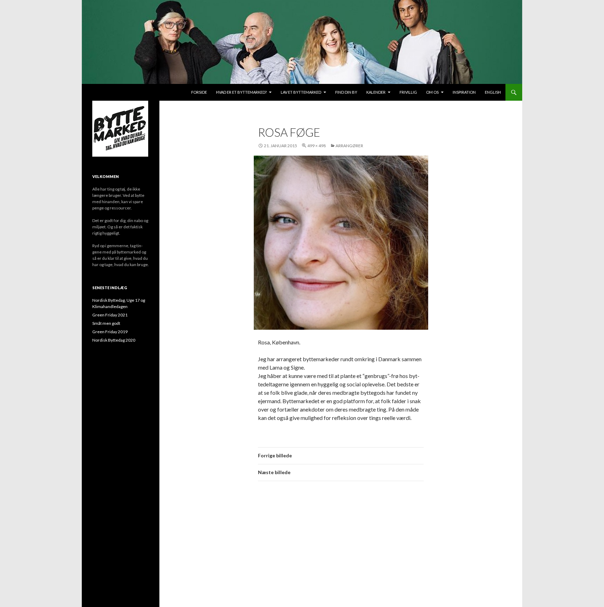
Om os (432, 92)
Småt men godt (106, 323)
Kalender (376, 92)
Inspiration (464, 92)
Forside (199, 92)
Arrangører (349, 145)
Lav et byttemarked (301, 92)
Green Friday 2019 (110, 331)
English (493, 92)
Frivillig (408, 92)
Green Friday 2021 (110, 314)
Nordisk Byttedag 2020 (113, 340)
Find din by (346, 92)
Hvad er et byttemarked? (241, 92)
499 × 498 (316, 145)
